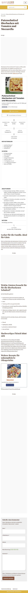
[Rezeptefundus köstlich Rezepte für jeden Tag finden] (8, 2)
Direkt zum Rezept (10, 385)
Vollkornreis (15, 73)
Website (4, 542)
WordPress (19, 591)
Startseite (3, 14)
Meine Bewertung (6, 549)
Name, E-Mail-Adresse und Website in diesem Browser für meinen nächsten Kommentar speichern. (13, 574)
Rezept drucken (14, 111)
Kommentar (5, 553)
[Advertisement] (14, 51)
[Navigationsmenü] (25, 2)
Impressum (15, 589)
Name (3, 528)
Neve (8, 591)
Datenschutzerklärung (6, 589)
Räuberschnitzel (10, 380)
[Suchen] (25, 7)
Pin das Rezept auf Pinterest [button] (14, 115)
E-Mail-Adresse (5, 535)
